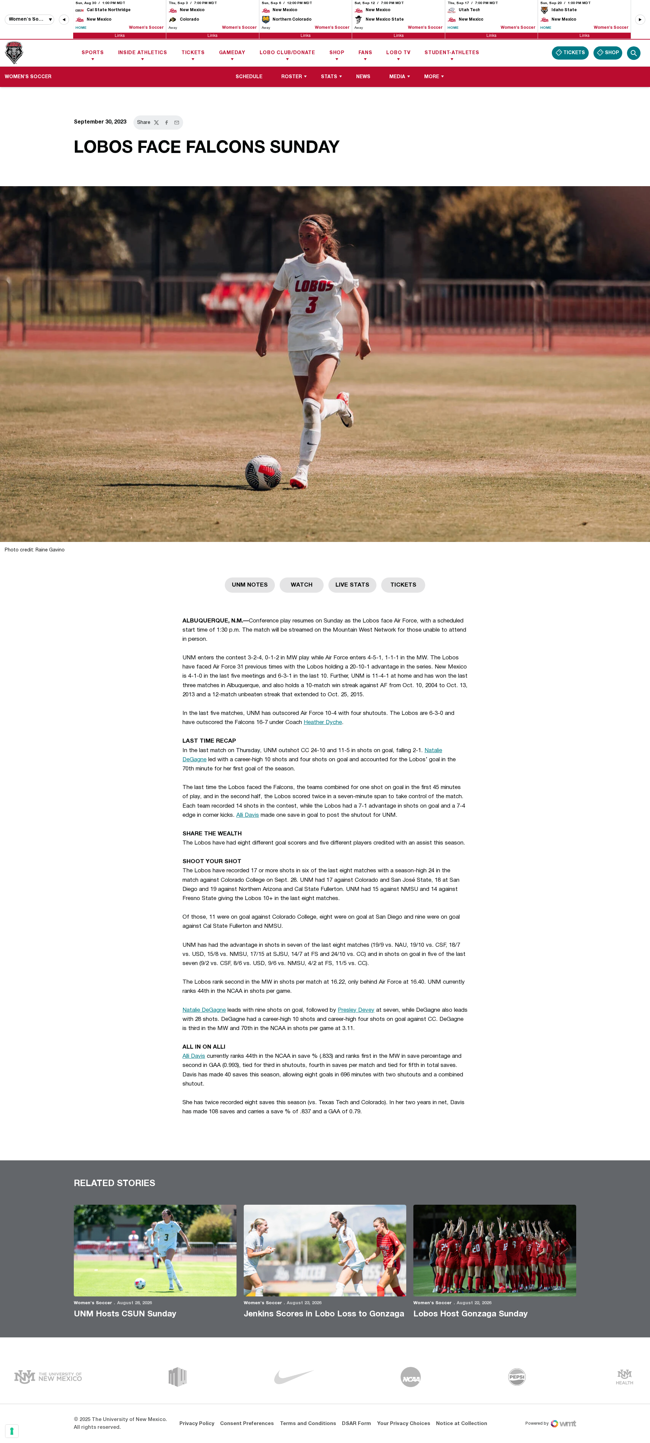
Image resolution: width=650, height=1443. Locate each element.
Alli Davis (247, 815)
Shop (336, 53)
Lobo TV (398, 53)
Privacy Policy (196, 1423)
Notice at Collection (461, 1423)
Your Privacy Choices (403, 1423)
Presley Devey (356, 1010)
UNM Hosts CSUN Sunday (125, 1314)
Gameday (232, 53)
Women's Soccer (93, 1303)
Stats (329, 77)
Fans (365, 53)
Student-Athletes (452, 53)
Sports (93, 53)
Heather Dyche (323, 722)
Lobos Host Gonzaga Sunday (470, 1314)
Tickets (193, 53)
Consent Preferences (247, 1423)
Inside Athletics (142, 53)
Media (397, 77)
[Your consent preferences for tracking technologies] (11, 1431)
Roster (291, 77)
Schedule (249, 77)
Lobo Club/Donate (287, 53)
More (431, 77)
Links (120, 35)
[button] (64, 20)
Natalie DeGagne (204, 1010)
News (363, 77)
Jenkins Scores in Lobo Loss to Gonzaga (324, 1314)
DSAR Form (356, 1423)
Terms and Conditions (308, 1423)
